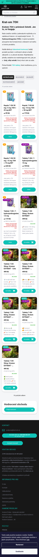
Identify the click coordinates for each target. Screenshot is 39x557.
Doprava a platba (7, 498)
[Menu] (36, 6)
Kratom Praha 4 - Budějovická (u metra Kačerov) (17, 514)
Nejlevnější (20, 77)
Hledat (34, 12)
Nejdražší (30, 77)
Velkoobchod (6, 491)
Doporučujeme (8, 77)
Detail (10, 136)
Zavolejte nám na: (19, 435)
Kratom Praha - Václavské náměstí (13, 512)
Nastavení (19, 545)
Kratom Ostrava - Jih (8, 519)
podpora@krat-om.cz (13, 430)
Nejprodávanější (9, 82)
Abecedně (20, 82)
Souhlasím (20, 551)
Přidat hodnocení (11, 409)
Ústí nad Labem (7, 517)
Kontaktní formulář (12, 443)
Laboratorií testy (7, 495)
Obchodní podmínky (8, 502)
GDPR (4, 505)
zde (28, 540)
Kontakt (4, 488)
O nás (4, 484)
